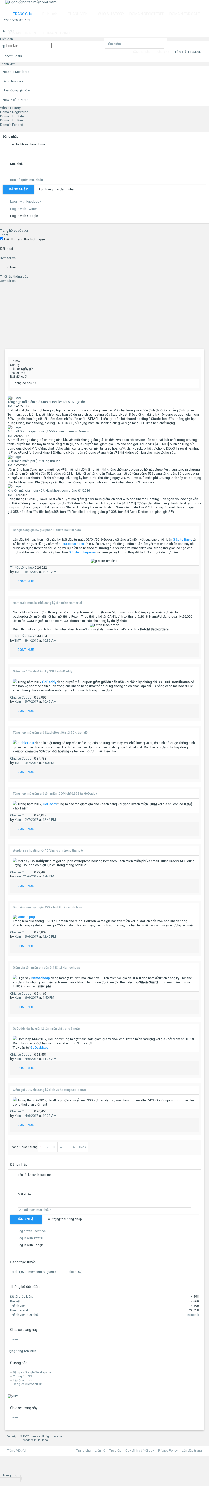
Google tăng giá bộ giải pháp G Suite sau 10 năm (47, 530)
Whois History (10, 108)
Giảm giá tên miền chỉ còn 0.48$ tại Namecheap (46, 967)
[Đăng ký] (17, 1466)
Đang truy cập (13, 81)
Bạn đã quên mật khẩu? (27, 180)
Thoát (4, 235)
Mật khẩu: (17, 164)
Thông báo (8, 267)
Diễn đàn (50, 14)
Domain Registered (14, 112)
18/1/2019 (30, 572)
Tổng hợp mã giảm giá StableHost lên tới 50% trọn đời (50, 732)
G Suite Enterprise (82, 552)
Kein (18, 701)
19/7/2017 (30, 701)
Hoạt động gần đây (17, 90)
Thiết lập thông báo (14, 276)
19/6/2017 (30, 936)
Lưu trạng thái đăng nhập (57, 189)
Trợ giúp (115, 1450)
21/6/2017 (30, 876)
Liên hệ (100, 1450)
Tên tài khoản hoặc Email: (28, 144)
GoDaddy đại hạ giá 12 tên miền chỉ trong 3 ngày (46, 1028)
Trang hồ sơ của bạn (15, 231)
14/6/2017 (30, 1059)
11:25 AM (49, 1059)
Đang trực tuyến (23, 1262)
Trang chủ (22, 14)
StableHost (26, 743)
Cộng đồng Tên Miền (22, 1351)
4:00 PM (48, 763)
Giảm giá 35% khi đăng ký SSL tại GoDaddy (42, 671)
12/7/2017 (30, 820)
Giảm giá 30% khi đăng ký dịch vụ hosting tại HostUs (49, 1090)
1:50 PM (48, 997)
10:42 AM (49, 572)
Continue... (27, 581)
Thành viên (8, 64)
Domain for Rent (12, 120)
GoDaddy (50, 804)
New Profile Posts (15, 100)
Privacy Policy (168, 1450)
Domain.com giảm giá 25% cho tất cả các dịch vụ (47, 907)
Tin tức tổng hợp (22, 567)
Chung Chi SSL (23, 1376)
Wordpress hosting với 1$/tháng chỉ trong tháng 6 (48, 850)
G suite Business (71, 544)
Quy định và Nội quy (139, 1450)
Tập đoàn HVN (23, 1380)
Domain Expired (11, 125)
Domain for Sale (12, 116)
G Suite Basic (182, 539)
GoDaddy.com (40, 1047)
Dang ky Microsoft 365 (28, 1384)
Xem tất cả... (9, 258)
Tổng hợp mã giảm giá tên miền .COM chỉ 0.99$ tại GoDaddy (55, 793)
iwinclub (193, 1315)
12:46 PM (49, 820)
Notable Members (16, 72)
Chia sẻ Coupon (22, 697)
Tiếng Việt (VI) (17, 1450)
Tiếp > (83, 1147)
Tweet (14, 1339)
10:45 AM (49, 701)
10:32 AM (49, 640)
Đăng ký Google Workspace (32, 1372)
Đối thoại (6, 249)
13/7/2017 (30, 763)
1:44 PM (48, 876)
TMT (11, 406)
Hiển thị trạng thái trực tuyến (24, 239)
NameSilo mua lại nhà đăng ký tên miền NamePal (47, 603)
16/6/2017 (30, 997)
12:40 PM (49, 936)
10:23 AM (49, 1116)
